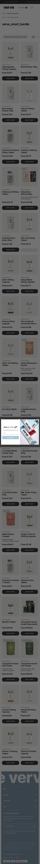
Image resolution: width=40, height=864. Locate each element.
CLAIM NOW (10, 437)
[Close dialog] (37, 421)
